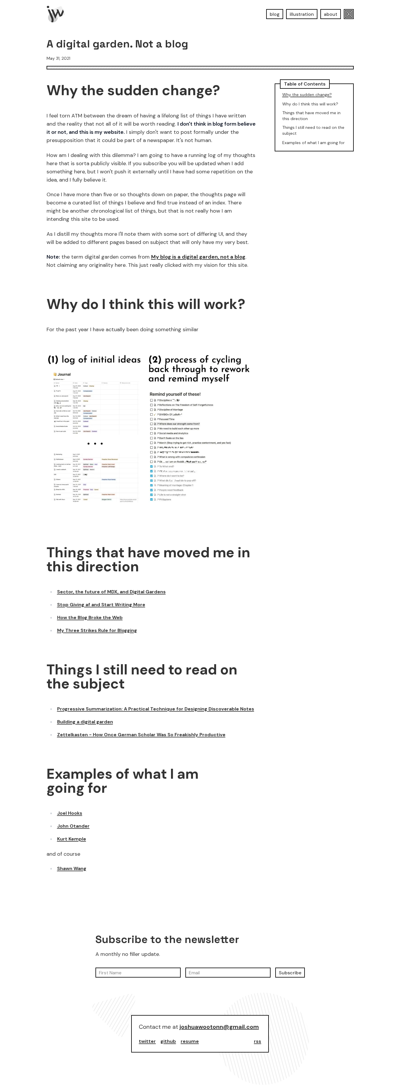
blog (275, 14)
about (330, 14)
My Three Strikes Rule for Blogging (97, 630)
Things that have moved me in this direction (148, 560)
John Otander (73, 826)
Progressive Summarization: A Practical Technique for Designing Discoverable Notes (155, 709)
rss (257, 1041)
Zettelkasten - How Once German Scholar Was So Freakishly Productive (141, 735)
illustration (302, 14)
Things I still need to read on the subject (142, 677)
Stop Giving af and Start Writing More (101, 605)
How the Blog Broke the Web (90, 617)
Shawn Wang (71, 868)
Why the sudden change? (133, 90)
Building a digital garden (85, 722)
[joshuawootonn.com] (56, 14)
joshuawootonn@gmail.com (219, 1027)
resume (190, 1041)
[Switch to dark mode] (349, 14)
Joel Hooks (69, 813)
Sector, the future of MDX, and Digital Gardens (111, 592)
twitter (147, 1041)
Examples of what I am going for (123, 781)
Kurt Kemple (71, 839)
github (168, 1041)
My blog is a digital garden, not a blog (198, 256)
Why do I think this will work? (146, 304)
